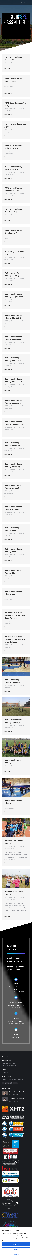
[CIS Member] (10, 1183)
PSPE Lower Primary (9, 84)
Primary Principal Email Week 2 (18, 1092)
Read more (7, 68)
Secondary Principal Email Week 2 (19, 1098)
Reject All (16, 1254)
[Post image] (5, 1093)
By (20, 62)
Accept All (16, 1244)
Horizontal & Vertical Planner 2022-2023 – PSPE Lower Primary (15, 639)
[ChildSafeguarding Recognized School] (10, 1176)
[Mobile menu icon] (28, 2)
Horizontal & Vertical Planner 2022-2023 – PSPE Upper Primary (15, 615)
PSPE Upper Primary (9, 62)
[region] (16, 1242)
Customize (16, 1249)
